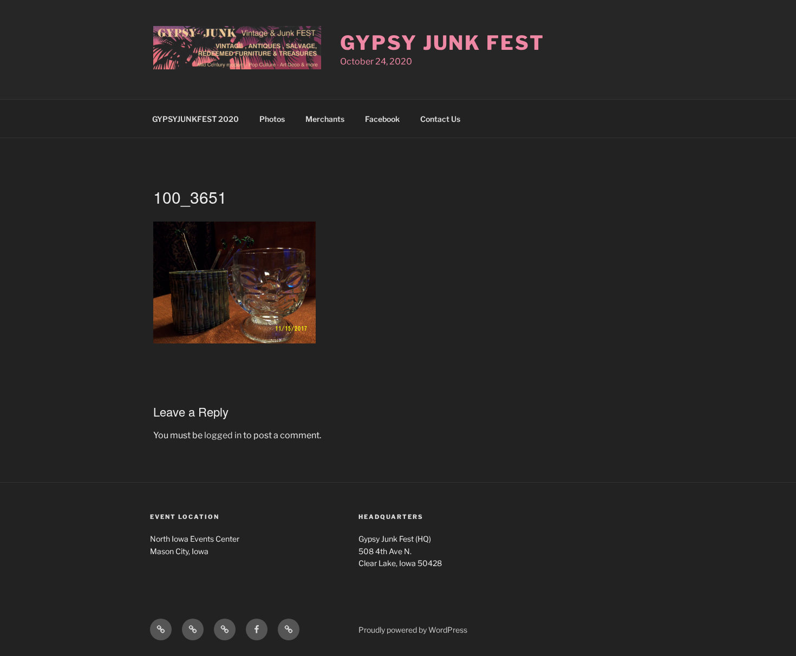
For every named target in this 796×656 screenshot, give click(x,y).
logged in (223, 435)
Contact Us (440, 119)
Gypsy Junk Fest (442, 43)
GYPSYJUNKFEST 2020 (195, 119)
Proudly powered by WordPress (412, 629)
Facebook (382, 119)
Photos (272, 119)
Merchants (324, 119)
